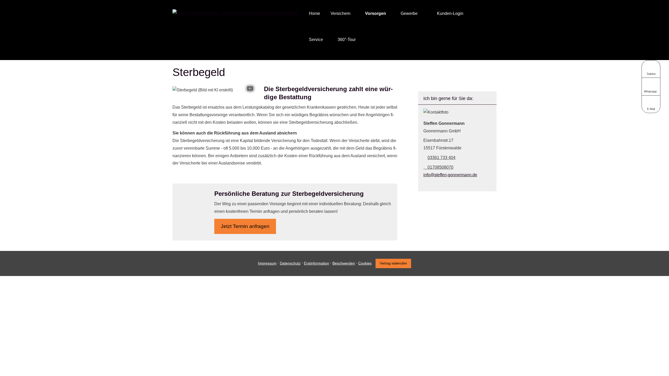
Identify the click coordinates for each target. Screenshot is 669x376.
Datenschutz (290, 263)
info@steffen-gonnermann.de (450, 175)
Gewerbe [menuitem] (409, 13)
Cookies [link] (365, 263)
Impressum (267, 263)
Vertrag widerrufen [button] (393, 263)
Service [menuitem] (316, 39)
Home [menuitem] (314, 13)
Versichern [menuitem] (340, 13)
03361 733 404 (441, 157)
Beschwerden (343, 263)
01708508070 (440, 167)
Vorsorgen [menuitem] (375, 13)
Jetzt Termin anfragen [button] (245, 226)
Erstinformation (316, 263)
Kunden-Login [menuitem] (450, 13)
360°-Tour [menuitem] (347, 39)
